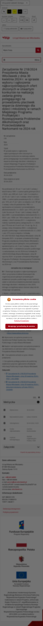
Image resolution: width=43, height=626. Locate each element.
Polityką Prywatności (21, 321)
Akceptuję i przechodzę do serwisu (21, 326)
